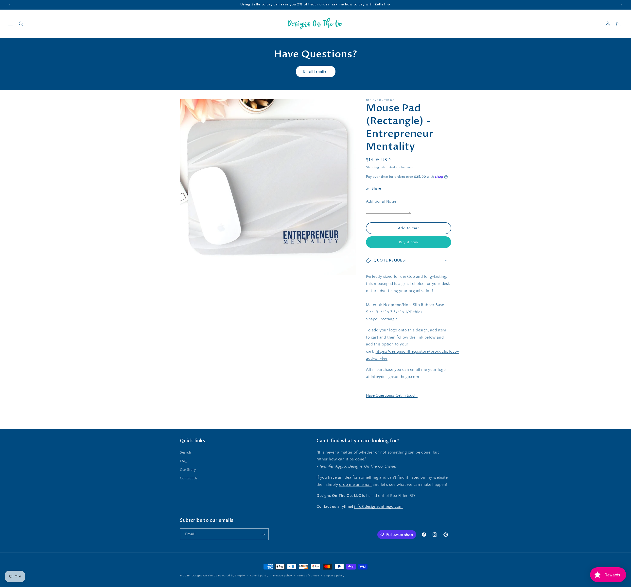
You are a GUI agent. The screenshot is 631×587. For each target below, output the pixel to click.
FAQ (183, 461)
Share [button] (376, 189)
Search (185, 453)
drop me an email (355, 484)
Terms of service (308, 575)
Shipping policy (334, 575)
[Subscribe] (263, 534)
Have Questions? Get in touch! (392, 395)
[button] (10, 23)
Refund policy (259, 575)
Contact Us (189, 478)
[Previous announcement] (9, 4)
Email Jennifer (315, 71)
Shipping (372, 167)
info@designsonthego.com (395, 377)
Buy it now (408, 242)
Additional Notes (381, 201)
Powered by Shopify (231, 575)
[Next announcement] (621, 4)
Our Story (188, 470)
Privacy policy (282, 575)
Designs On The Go (204, 575)
